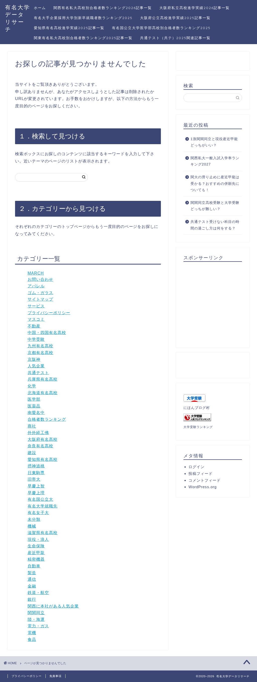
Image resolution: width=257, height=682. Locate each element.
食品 (32, 639)
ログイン (196, 467)
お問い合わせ (40, 279)
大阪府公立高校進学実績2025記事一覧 (175, 18)
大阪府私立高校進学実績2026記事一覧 (194, 8)
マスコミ (36, 319)
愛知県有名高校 (42, 459)
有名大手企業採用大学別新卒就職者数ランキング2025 (83, 18)
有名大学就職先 (42, 506)
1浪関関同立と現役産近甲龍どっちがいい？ (214, 142)
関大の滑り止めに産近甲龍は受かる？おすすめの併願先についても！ (214, 183)
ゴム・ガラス (40, 293)
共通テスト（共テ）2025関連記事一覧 (175, 38)
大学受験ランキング (198, 427)
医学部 (34, 399)
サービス (36, 306)
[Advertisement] (220, 304)
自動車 (34, 566)
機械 (32, 526)
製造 (32, 573)
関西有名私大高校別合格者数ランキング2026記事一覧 (102, 8)
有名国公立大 (40, 499)
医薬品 (34, 406)
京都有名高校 (40, 353)
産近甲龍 (36, 553)
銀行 (32, 599)
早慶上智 (36, 486)
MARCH (36, 273)
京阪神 (34, 359)
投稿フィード (200, 473)
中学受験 (36, 339)
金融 (32, 586)
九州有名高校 (40, 346)
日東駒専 (36, 473)
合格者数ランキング (47, 419)
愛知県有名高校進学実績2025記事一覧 (69, 28)
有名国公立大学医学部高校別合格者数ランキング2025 (161, 28)
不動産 (34, 326)
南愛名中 (36, 412)
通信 (32, 579)
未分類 (34, 519)
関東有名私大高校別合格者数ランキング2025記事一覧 (83, 38)
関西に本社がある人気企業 (53, 606)
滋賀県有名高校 (42, 533)
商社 (32, 426)
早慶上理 (36, 493)
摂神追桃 (36, 466)
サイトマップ (40, 299)
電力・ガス (38, 626)
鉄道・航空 (38, 592)
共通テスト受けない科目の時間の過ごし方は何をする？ (214, 225)
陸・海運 (36, 619)
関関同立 (36, 613)
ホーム (40, 8)
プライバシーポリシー (49, 313)
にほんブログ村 (196, 408)
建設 (32, 453)
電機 (32, 633)
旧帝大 (34, 479)
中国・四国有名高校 (47, 332)
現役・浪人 (38, 539)
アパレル (36, 286)
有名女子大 (38, 512)
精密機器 (36, 559)
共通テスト (38, 373)
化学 (32, 386)
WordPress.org (202, 487)
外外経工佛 (38, 433)
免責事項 (55, 675)
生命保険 (36, 546)
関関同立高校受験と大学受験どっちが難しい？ (214, 206)
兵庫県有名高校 (42, 379)
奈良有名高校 (40, 446)
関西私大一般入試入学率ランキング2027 (214, 161)
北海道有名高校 (42, 393)
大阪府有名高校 (42, 439)
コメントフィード (204, 480)
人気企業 (36, 366)
